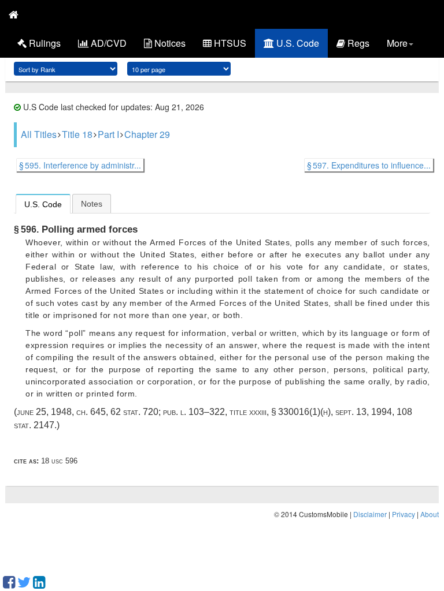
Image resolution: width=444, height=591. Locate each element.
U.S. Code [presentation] (43, 204)
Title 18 (77, 134)
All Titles (39, 134)
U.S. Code (296, 43)
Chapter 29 (147, 134)
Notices (169, 43)
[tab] (43, 204)
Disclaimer (370, 514)
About (429, 514)
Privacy (403, 514)
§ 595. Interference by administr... (80, 165)
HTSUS (229, 43)
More (397, 43)
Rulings (44, 43)
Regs (357, 43)
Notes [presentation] (91, 203)
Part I (108, 134)
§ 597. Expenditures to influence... (369, 165)
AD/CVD (107, 43)
